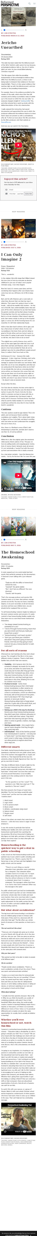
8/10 (19, 168)
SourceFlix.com (6, 122)
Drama (4, 495)
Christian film (21, 169)
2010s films (12, 168)
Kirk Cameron (20, 1143)
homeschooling (7, 1143)
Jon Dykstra (10, 33)
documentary (14, 171)
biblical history (7, 169)
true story (13, 498)
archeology (26, 168)
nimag (10, 1145)
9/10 (19, 497)
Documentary (7, 164)
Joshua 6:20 (25, 101)
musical (4, 498)
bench (23, 1140)
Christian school (12, 1142)
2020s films (12, 497)
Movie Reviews (20, 164)
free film (24, 171)
